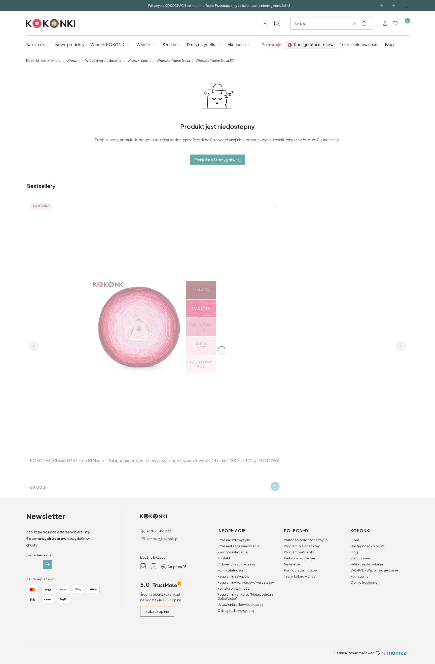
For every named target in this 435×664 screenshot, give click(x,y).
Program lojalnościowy (302, 546)
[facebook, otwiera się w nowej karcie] (264, 23)
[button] (364, 23)
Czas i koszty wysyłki (234, 540)
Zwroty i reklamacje (232, 552)
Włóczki (73, 61)
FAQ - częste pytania (366, 564)
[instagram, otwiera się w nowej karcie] (277, 23)
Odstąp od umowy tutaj (236, 611)
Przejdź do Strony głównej (217, 159)
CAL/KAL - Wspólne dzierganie (374, 570)
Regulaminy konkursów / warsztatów (246, 582)
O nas (355, 540)
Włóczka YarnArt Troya (173, 61)
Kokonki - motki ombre (43, 61)
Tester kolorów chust (300, 576)
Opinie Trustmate (363, 582)
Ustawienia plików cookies (239, 604)
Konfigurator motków (300, 570)
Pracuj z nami (360, 558)
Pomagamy (359, 576)
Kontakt (224, 558)
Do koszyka (275, 486)
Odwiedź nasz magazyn (236, 564)
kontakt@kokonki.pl (162, 539)
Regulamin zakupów (233, 576)
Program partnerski (299, 552)
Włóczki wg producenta (103, 61)
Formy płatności (230, 570)
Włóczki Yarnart (139, 61)
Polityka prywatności (234, 588)
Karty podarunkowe (299, 558)
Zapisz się (47, 564)
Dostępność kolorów (367, 546)
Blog (354, 552)
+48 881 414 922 (159, 531)
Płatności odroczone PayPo (306, 540)
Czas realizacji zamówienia (238, 546)
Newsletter (292, 564)
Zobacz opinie (157, 611)
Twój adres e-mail (39, 555)
